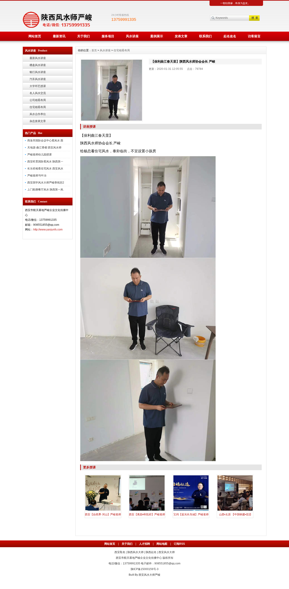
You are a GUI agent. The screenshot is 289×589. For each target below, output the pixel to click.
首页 (94, 50)
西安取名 (119, 552)
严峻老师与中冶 (36, 175)
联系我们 (205, 36)
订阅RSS (179, 543)
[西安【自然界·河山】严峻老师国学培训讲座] (103, 510)
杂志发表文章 (38, 121)
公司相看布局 (38, 100)
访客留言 (254, 36)
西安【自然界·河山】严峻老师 (103, 514)
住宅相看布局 (38, 107)
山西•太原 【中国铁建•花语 (235, 514)
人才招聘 (144, 543)
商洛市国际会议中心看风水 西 (45, 140)
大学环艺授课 (38, 86)
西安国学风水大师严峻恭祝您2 (45, 182)
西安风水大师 (166, 552)
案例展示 (156, 36)
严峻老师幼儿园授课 (39, 154)
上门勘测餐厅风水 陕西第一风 (45, 189)
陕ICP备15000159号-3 (144, 569)
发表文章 (181, 36)
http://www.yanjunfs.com (48, 229)
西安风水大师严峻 (149, 574)
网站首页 (34, 36)
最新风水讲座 (38, 58)
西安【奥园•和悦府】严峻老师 (147, 514)
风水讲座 (132, 36)
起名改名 (230, 36)
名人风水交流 (38, 93)
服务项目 (108, 36)
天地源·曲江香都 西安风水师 (44, 147)
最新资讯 (59, 36)
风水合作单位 (38, 114)
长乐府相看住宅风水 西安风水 (45, 168)
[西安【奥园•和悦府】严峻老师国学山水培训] (147, 510)
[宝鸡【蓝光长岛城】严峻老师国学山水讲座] (191, 510)
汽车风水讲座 (38, 79)
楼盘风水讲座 (38, 65)
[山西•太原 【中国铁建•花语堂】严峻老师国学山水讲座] (235, 510)
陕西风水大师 (135, 552)
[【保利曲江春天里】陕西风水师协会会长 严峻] (111, 90)
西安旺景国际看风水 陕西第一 (45, 161)
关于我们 (83, 36)
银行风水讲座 (38, 72)
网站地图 (161, 543)
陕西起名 (151, 552)
